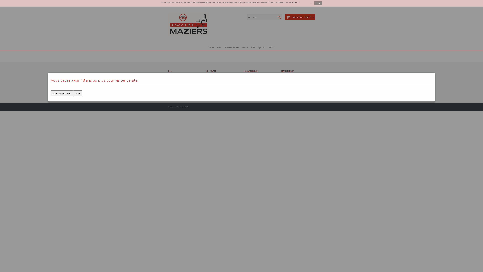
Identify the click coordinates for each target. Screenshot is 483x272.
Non (77, 93)
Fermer (318, 3)
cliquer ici (295, 2)
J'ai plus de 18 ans (62, 93)
